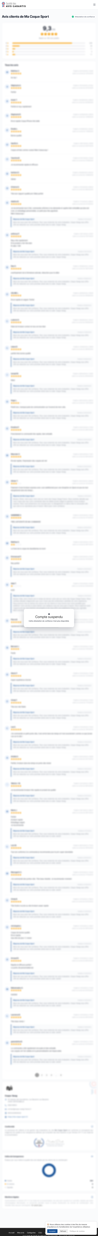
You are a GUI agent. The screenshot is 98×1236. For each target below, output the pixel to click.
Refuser (63, 1231)
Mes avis (20, 1233)
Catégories (31, 1233)
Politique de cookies (77, 1231)
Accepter (52, 1231)
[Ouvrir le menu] (94, 5)
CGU (40, 1233)
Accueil (11, 1233)
